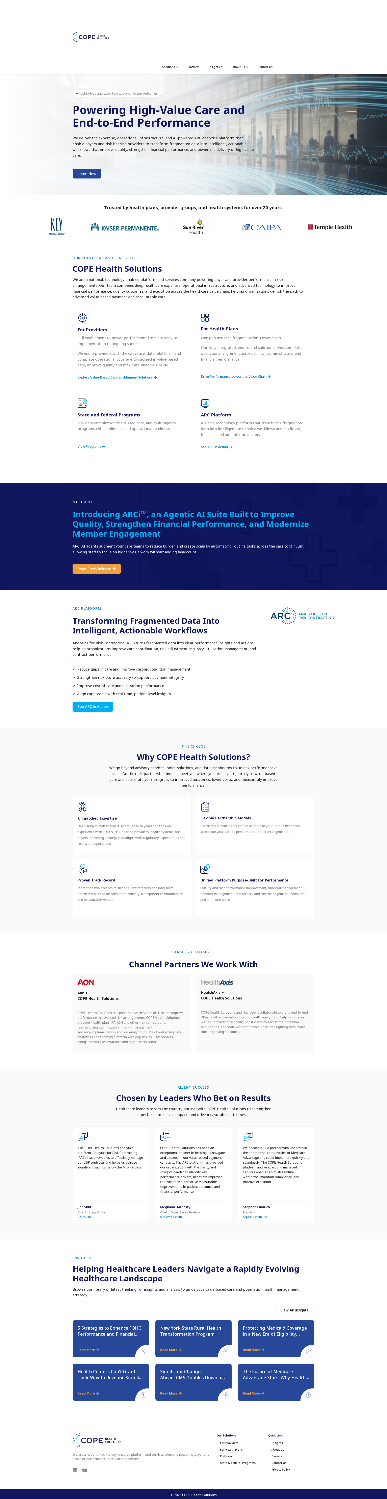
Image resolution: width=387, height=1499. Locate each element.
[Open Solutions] (177, 67)
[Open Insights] (222, 67)
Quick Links (276, 1435)
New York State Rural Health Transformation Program (190, 1331)
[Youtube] (84, 1470)
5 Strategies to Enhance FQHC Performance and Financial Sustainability (109, 1334)
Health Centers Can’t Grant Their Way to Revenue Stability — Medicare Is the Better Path (110, 1377)
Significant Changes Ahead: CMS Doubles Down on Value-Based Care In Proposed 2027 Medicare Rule (192, 1380)
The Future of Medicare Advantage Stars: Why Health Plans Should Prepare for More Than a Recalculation (275, 1380)
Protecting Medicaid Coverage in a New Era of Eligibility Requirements (275, 1334)
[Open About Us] (247, 67)
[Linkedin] (75, 1470)
